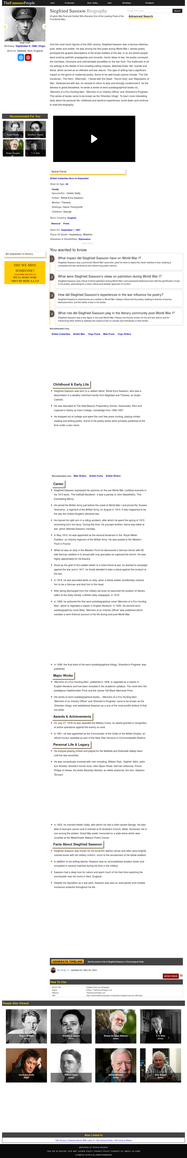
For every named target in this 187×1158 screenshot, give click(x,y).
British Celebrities (61, 334)
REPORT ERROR (170, 976)
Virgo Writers (124, 334)
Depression (85, 239)
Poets (66, 223)
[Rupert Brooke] (13, 129)
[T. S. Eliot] (35, 147)
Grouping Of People (89, 1147)
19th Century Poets (104, 1140)
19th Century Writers (123, 1140)
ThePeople (19, 3)
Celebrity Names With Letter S (81, 1140)
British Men (79, 334)
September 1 (67, 229)
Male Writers (80, 475)
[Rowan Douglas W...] (13, 147)
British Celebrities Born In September (69, 178)
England (71, 217)
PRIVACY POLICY (102, 1151)
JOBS (137, 1151)
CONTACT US (117, 1151)
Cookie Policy (86, 1151)
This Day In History (57, 1151)
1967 (77, 229)
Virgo (41, 46)
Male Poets (109, 334)
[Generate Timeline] (67, 961)
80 (67, 184)
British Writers (113, 475)
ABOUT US (130, 1151)
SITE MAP (73, 1151)
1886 (34, 46)
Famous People (84, 1155)
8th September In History (19, 254)
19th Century (60, 1140)
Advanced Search (141, 16)
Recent (104, 1147)
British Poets (96, 475)
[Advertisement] (99, 32)
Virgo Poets (94, 334)
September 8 (23, 46)
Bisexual (55, 223)
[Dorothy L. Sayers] (35, 129)
